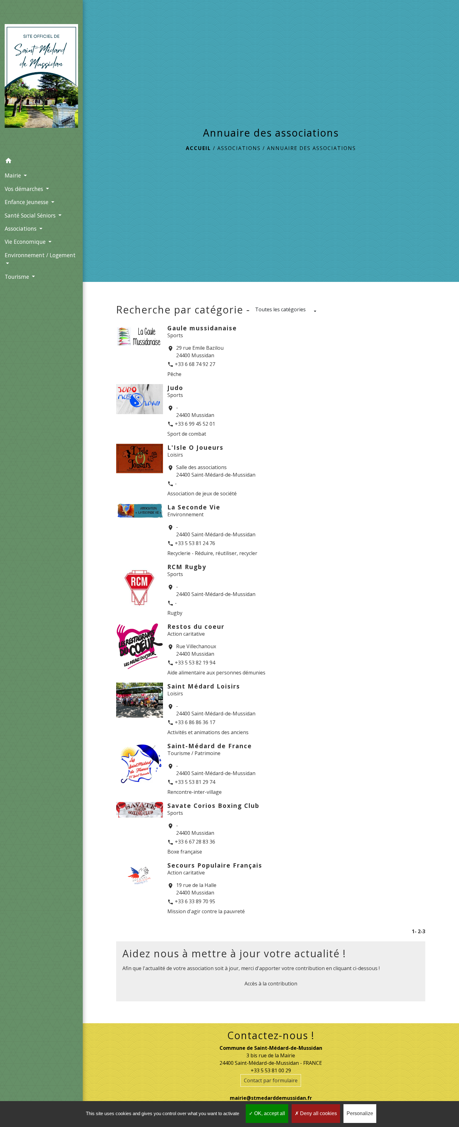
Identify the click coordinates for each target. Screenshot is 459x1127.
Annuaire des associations (311, 148)
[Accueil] (41, 77)
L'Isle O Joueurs (195, 447)
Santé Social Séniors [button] (31, 215)
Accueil (198, 148)
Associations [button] (21, 228)
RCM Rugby (186, 567)
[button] (41, 161)
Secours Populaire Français (214, 865)
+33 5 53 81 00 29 (271, 1070)
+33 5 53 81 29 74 (195, 782)
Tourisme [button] (18, 276)
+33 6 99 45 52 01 (195, 423)
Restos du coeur (196, 626)
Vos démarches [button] (25, 189)
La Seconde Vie (193, 507)
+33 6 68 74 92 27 (195, 364)
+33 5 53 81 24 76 (195, 543)
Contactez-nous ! (270, 1035)
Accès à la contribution (270, 983)
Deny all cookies (318, 1113)
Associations (239, 148)
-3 (423, 931)
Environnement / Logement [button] (40, 255)
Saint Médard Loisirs (203, 686)
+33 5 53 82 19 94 (195, 662)
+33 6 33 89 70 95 (195, 901)
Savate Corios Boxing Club (213, 805)
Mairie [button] (13, 175)
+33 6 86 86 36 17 (195, 722)
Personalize (360, 1113)
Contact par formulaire (271, 1080)
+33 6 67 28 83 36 (195, 841)
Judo (175, 387)
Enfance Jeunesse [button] (27, 202)
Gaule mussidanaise (202, 328)
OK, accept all (269, 1113)
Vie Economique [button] (26, 241)
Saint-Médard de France (209, 746)
